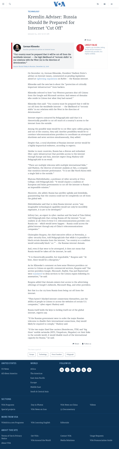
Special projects (8, 409)
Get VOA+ (35, 436)
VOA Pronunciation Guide (101, 440)
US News (5, 369)
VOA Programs (7, 405)
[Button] (87, 40)
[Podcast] (89, 370)
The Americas (36, 373)
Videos (93, 405)
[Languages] (97, 4)
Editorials (64, 422)
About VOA (6, 443)
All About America (9, 373)
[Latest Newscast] (111, 4)
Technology (33, 12)
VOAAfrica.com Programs (12, 422)
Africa (33, 369)
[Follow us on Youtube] (73, 370)
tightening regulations (47, 79)
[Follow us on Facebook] (62, 370)
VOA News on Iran (39, 409)
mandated (37, 274)
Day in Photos (37, 405)
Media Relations (67, 440)
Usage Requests (97, 436)
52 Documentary (67, 409)
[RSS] (84, 370)
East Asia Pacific (37, 378)
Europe (33, 382)
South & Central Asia (39, 391)
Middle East (35, 387)
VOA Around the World (41, 440)
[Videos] (104, 4)
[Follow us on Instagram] (78, 370)
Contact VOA (65, 436)
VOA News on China (69, 405)
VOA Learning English (40, 422)
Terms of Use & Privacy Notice (11, 437)
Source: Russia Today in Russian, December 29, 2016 (31, 66)
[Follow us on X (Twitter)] (67, 370)
